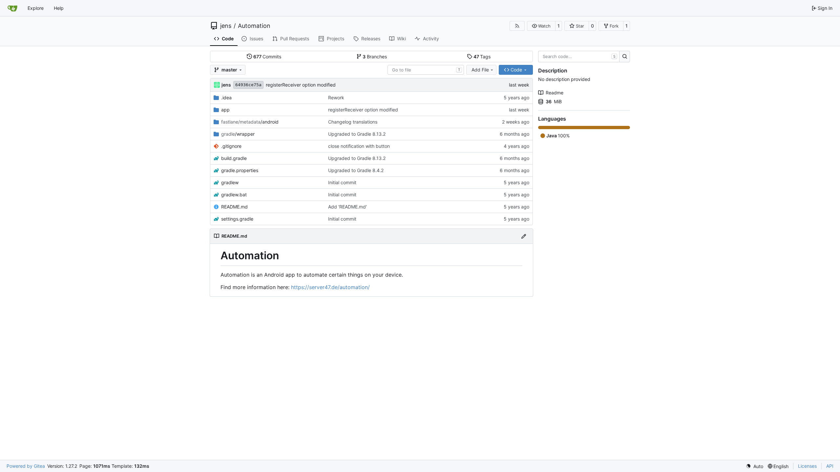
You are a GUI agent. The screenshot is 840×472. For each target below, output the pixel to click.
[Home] (12, 8)
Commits (267, 56)
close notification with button (359, 146)
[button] (541, 26)
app (225, 109)
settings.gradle (237, 219)
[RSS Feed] (517, 26)
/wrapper (238, 134)
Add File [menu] (480, 69)
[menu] (754, 466)
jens (225, 26)
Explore (36, 8)
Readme (554, 92)
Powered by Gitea (26, 466)
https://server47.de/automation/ (330, 287)
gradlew (230, 182)
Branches (375, 56)
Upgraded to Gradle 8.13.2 (357, 134)
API (829, 466)
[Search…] (624, 57)
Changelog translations (352, 122)
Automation (254, 26)
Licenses (807, 466)
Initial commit (342, 182)
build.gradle (234, 158)
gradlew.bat (234, 194)
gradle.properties (239, 170)
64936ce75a (248, 84)
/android (250, 122)
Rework (336, 97)
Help (59, 8)
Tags (482, 56)
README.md (234, 206)
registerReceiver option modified (301, 85)
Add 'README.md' (347, 206)
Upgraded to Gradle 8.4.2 (356, 170)
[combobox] (426, 70)
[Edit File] (523, 236)
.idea (226, 97)
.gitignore (231, 146)
